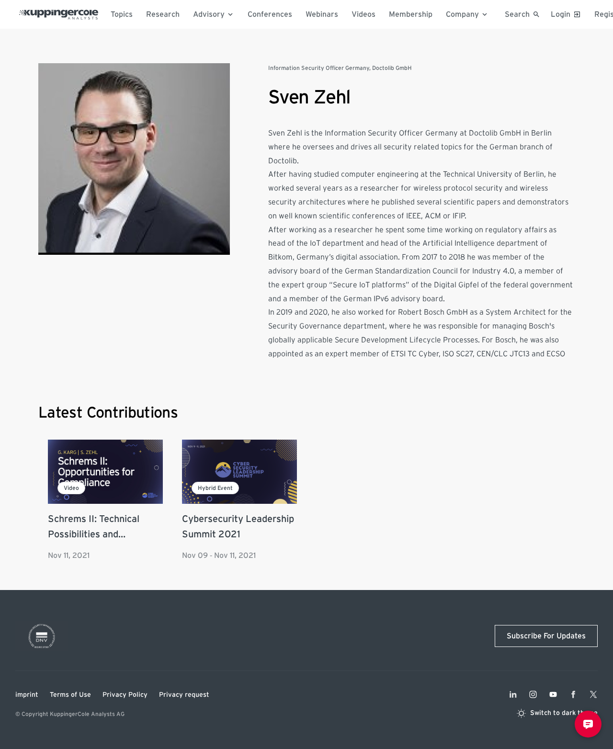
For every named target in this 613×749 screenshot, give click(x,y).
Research (163, 14)
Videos (363, 14)
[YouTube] (553, 694)
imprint (26, 695)
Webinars (322, 14)
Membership (410, 14)
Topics (122, 14)
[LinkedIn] (513, 694)
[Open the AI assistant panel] (588, 724)
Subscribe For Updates (546, 636)
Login (560, 14)
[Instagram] (533, 694)
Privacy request (184, 695)
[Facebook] (573, 694)
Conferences (270, 14)
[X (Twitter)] (593, 694)
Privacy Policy (125, 695)
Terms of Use (70, 695)
